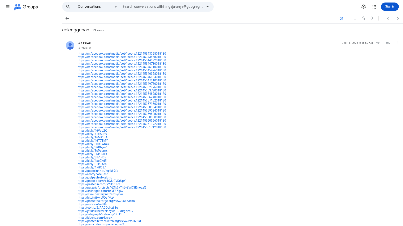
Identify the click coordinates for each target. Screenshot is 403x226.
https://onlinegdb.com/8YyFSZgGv (100, 191)
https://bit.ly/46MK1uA (93, 137)
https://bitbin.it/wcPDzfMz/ (96, 197)
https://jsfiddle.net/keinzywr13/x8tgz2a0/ (105, 211)
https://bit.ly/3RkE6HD (92, 154)
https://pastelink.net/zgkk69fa (98, 170)
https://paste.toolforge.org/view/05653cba (106, 201)
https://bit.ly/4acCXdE (92, 160)
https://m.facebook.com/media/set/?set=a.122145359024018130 (122, 110)
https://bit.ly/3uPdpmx (92, 150)
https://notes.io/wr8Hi (92, 204)
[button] (8, 7)
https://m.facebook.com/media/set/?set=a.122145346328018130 (122, 73)
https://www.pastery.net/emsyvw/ (100, 194)
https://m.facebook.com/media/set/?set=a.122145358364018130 (122, 107)
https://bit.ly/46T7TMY (93, 140)
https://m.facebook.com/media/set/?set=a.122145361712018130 (122, 127)
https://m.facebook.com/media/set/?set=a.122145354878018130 (122, 93)
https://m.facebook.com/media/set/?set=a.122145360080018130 (122, 117)
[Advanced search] (207, 7)
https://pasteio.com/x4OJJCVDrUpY (102, 180)
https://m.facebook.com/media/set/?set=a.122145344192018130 (122, 60)
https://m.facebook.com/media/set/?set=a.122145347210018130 (122, 80)
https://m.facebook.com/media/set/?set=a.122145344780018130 (122, 63)
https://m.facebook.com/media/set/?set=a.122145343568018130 (122, 57)
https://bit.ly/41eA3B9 (92, 134)
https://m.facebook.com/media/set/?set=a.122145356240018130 (122, 97)
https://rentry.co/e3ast (93, 174)
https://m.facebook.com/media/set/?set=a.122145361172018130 (122, 124)
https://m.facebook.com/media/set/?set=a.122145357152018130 (122, 100)
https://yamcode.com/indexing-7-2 (101, 224)
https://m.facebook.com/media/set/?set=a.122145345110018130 (122, 67)
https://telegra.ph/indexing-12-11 (100, 214)
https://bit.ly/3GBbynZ (92, 147)
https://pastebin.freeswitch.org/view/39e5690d (109, 221)
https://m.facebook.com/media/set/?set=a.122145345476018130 (122, 70)
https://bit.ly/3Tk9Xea (92, 164)
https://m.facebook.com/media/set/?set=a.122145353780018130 (122, 90)
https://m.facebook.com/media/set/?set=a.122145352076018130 (122, 87)
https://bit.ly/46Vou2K (92, 130)
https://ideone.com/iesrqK (95, 217)
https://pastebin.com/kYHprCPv (99, 184)
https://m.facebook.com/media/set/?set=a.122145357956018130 (122, 103)
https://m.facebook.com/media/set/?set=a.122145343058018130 (122, 53)
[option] (98, 7)
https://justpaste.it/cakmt (95, 177)
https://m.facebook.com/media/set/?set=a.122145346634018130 (122, 77)
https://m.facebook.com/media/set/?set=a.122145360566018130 (122, 120)
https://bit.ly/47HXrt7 (92, 167)
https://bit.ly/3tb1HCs (92, 157)
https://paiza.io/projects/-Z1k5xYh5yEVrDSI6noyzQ (112, 187)
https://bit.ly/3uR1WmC (93, 144)
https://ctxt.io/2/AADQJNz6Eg (98, 207)
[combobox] (162, 7)
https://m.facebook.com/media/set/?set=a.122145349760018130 (122, 83)
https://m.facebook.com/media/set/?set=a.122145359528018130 (122, 114)
